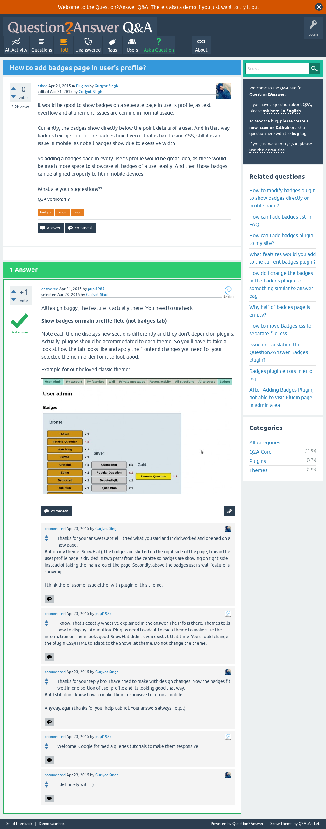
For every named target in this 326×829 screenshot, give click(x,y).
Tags (112, 49)
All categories (264, 442)
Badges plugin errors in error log (281, 374)
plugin (62, 212)
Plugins (82, 86)
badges (45, 212)
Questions (41, 49)
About (201, 49)
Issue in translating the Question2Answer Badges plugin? (278, 352)
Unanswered (88, 49)
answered (49, 289)
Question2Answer (267, 94)
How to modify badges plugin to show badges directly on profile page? (282, 197)
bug (295, 133)
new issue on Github (269, 127)
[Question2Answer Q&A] (80, 26)
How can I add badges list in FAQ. (280, 220)
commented (55, 528)
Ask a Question (159, 49)
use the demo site (267, 150)
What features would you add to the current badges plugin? (282, 258)
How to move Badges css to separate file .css (280, 329)
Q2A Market (309, 823)
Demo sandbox (52, 824)
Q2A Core (260, 452)
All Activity (16, 49)
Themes (258, 470)
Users (132, 49)
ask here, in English (282, 110)
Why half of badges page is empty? (279, 310)
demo (189, 7)
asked (42, 86)
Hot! (63, 49)
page (77, 212)
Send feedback (19, 824)
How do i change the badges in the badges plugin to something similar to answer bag (281, 284)
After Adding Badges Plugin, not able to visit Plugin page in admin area (281, 397)
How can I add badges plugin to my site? (281, 239)
